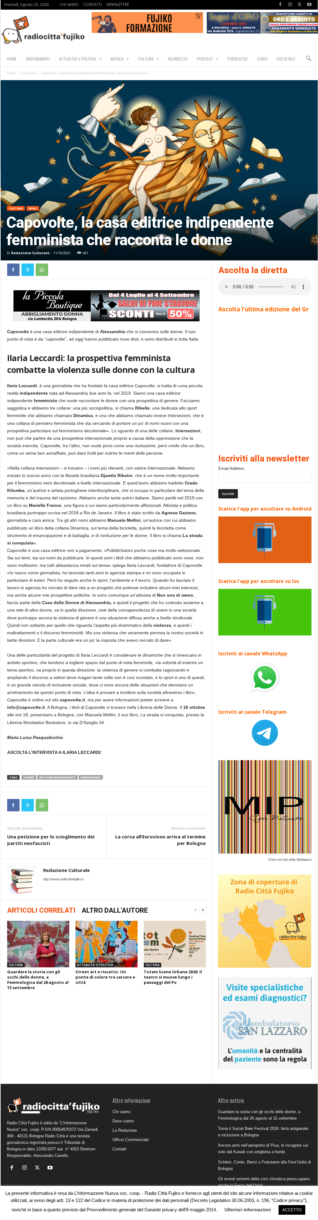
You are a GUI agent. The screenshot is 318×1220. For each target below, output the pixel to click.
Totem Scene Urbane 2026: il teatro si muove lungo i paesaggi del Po (173, 977)
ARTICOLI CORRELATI (41, 910)
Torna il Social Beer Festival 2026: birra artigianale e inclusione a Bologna (263, 1131)
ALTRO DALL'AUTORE (115, 910)
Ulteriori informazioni (248, 1209)
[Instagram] (290, 5)
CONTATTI (93, 4)
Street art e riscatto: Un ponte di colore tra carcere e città (105, 977)
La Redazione (124, 1130)
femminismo (91, 777)
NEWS (33, 208)
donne (29, 777)
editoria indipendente (57, 777)
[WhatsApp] (42, 270)
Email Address (231, 468)
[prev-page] (195, 910)
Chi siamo (121, 1111)
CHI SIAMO (69, 4)
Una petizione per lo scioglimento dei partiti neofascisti (50, 839)
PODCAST (205, 58)
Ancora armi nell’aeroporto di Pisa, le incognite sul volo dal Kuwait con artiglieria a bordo (263, 1148)
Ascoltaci (286, 58)
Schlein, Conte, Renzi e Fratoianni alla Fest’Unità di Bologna (264, 1165)
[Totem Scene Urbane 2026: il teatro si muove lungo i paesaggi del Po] (175, 944)
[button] (308, 59)
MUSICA (117, 58)
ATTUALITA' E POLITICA (95, 965)
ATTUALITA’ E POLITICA (77, 58)
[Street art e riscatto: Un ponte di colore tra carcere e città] (106, 944)
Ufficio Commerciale (130, 1139)
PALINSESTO (178, 58)
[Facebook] (280, 5)
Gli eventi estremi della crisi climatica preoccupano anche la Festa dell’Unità (264, 1182)
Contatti (119, 1149)
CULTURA (145, 58)
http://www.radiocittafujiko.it (63, 879)
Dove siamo (123, 1121)
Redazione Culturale (30, 252)
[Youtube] (309, 5)
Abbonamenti (38, 58)
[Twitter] (299, 5)
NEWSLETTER (118, 4)
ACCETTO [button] (292, 1210)
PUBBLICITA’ (237, 58)
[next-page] (203, 910)
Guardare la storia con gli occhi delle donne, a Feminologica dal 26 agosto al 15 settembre (38, 979)
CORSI (262, 58)
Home (11, 73)
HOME (11, 58)
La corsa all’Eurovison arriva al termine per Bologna (160, 839)
